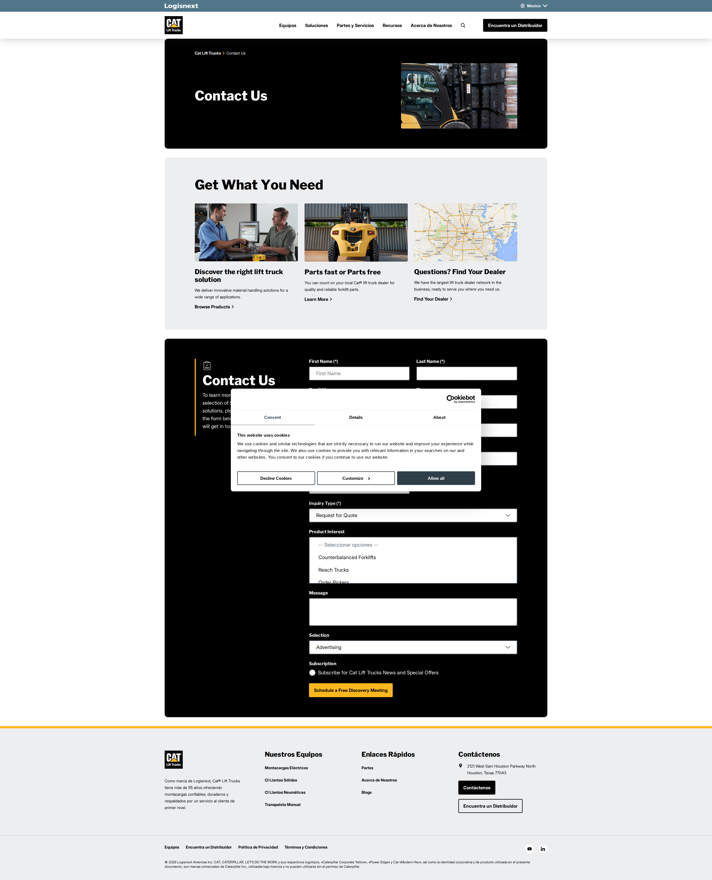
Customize (352, 478)
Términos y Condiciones (306, 847)
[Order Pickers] (413, 582)
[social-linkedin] (542, 848)
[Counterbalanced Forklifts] (413, 557)
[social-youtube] (529, 848)
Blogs (367, 792)
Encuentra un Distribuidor (209, 847)
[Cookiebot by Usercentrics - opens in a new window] (450, 399)
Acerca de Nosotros (431, 25)
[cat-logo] (174, 25)
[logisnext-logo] (174, 760)
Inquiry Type (322, 503)
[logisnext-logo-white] (181, 5)
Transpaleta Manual (283, 804)
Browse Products (212, 306)
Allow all (436, 478)
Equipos (287, 25)
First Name (320, 361)
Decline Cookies (276, 478)
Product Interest (327, 531)
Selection (319, 635)
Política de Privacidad (258, 847)
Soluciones (316, 25)
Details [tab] (356, 417)
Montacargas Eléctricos (286, 767)
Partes (367, 767)
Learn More (316, 299)
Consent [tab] (272, 417)
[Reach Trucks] (413, 570)
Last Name (427, 361)
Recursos (392, 25)
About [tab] (439, 417)
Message (318, 593)
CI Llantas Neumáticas (285, 792)
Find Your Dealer (431, 299)
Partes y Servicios (355, 25)
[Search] (463, 25)
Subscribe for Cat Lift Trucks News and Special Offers (378, 672)
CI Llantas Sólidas (281, 780)
